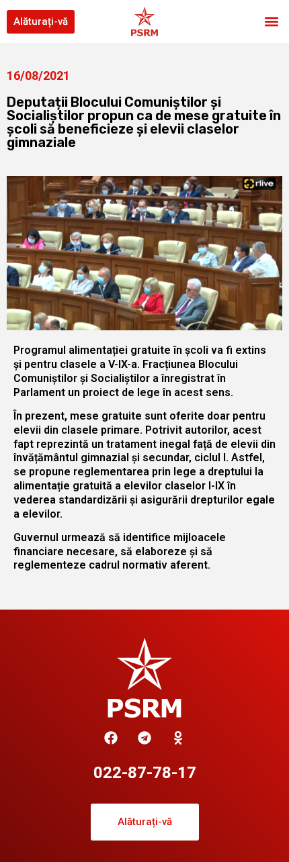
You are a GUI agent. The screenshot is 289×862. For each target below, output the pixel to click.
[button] (271, 22)
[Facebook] (110, 737)
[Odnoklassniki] (178, 737)
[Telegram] (144, 737)
